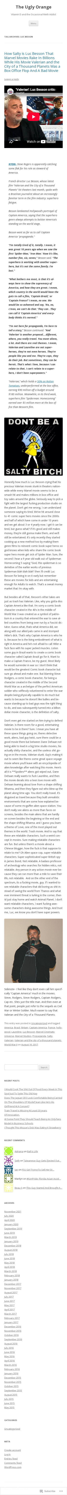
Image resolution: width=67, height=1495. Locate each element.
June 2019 (9, 1232)
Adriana (19, 1151)
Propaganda (39, 1036)
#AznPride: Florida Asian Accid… (44, 1178)
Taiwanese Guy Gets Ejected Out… (42, 1160)
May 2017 (9, 1305)
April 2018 (9, 1267)
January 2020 (11, 1224)
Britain (24, 1027)
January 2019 (11, 1241)
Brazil (17, 1027)
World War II (10, 1044)
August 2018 (10, 1249)
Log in (7, 1454)
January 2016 (11, 1373)
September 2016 (13, 1339)
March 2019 (10, 1237)
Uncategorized (39, 1023)
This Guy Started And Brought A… (44, 1187)
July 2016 (9, 1347)
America (8, 1027)
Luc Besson (29, 1031)
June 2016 (9, 1352)
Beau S (18, 1187)
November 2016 (12, 1330)
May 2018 (9, 1262)
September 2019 (13, 1228)
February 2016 (12, 1369)
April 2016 (9, 1360)
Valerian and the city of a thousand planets (37, 1040)
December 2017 (12, 1284)
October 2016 (11, 1335)
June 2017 (9, 1301)
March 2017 (10, 1313)
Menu (33, 23)
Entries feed (11, 1458)
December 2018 (12, 1245)
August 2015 (10, 1394)
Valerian (8, 1040)
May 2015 (9, 1407)
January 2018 (11, 1279)
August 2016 (10, 1343)
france (51, 1027)
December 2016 (12, 1326)
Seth (17, 1160)
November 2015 (12, 1382)
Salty (50, 1036)
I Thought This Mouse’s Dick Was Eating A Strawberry (32, 1127)
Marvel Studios (23, 1036)
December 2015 (12, 1377)
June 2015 (9, 1403)
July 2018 (9, 1254)
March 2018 (10, 1271)
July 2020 (9, 1215)
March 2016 (10, 1364)
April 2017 (9, 1309)
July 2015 (9, 1399)
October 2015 (11, 1386)
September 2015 (13, 1390)
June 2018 (9, 1258)
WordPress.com (12, 1467)
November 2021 (12, 1211)
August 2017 (10, 1292)
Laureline (16, 1031)
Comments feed (13, 1462)
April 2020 (9, 1220)
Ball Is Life (32, 1151)
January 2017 (11, 1322)
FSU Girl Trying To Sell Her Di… (38, 1169)
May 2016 (9, 1356)
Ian (16, 1169)
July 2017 (9, 1296)
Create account (12, 1450)
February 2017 (12, 1318)
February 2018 (12, 1275)
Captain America (38, 1027)
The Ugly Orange (33, 7)
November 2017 (12, 1288)
